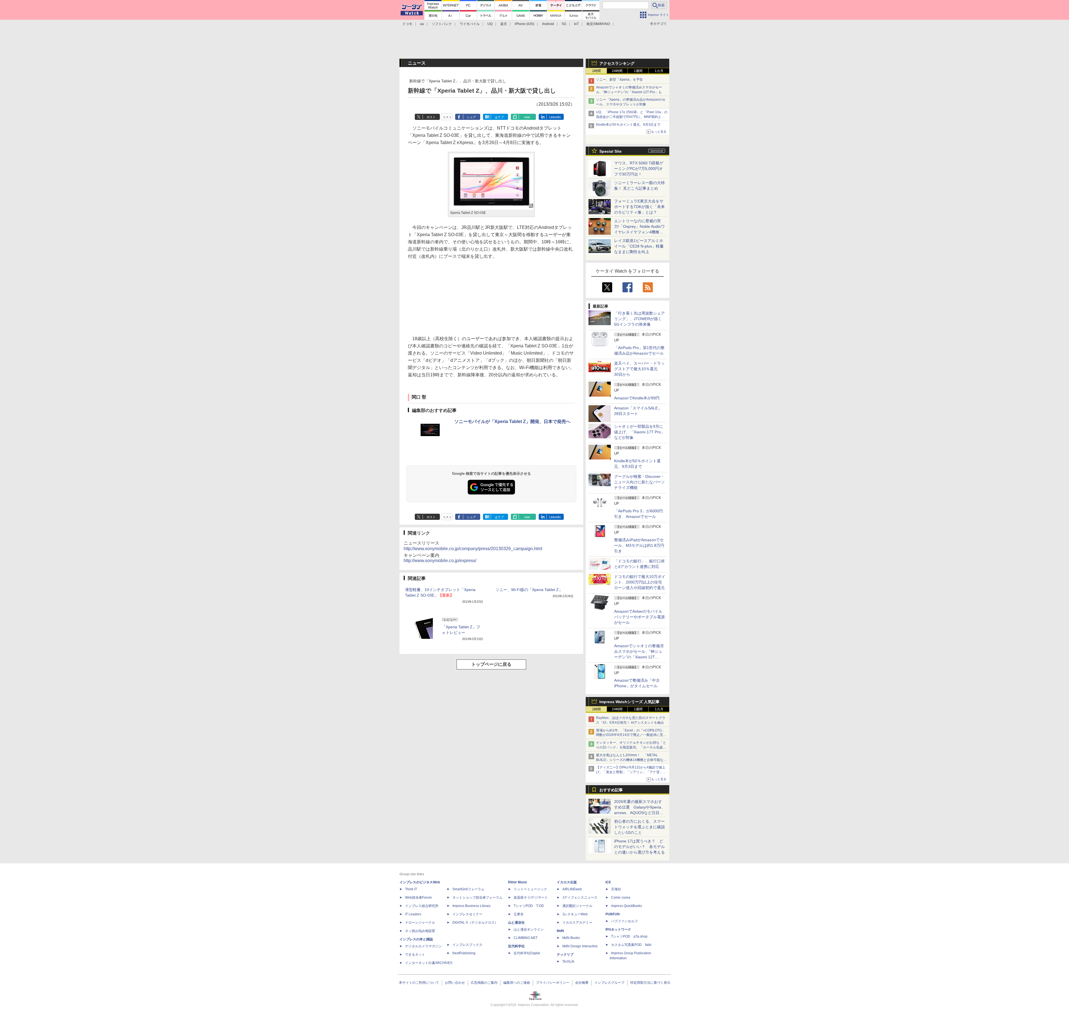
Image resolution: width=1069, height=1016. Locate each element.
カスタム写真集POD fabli (631, 945)
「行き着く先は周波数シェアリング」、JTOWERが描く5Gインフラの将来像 (639, 319)
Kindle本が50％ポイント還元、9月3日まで (628, 125)
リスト (447, 117)
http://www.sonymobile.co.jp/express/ (440, 560)
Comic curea (620, 897)
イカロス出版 (567, 882)
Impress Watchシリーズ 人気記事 (629, 701)
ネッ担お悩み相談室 (420, 931)
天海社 (616, 889)
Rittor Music (517, 882)
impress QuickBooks (626, 906)
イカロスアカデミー (577, 922)
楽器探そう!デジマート (531, 897)
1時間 (596, 71)
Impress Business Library (471, 906)
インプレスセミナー (467, 914)
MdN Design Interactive (580, 946)
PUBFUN (612, 914)
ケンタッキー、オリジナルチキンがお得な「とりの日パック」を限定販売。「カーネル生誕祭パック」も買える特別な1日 (631, 747)
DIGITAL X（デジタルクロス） (475, 922)
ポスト (431, 117)
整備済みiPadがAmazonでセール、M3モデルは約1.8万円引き (639, 545)
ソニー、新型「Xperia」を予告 (619, 79)
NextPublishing (463, 953)
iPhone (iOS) (524, 24)
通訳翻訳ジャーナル (577, 906)
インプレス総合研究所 (421, 906)
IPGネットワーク (618, 929)
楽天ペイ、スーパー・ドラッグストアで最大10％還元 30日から (639, 369)
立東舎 (519, 914)
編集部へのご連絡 (516, 983)
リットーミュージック (530, 889)
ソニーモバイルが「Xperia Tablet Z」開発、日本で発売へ (512, 421)
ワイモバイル (470, 24)
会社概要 (582, 983)
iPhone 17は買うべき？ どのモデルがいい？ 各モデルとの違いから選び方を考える (639, 846)
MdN (560, 931)
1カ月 (659, 71)
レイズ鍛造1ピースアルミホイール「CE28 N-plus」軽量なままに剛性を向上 (639, 246)
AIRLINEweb (572, 889)
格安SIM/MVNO (598, 24)
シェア (471, 117)
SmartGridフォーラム (468, 889)
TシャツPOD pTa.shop (629, 936)
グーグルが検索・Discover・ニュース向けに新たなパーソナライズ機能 (639, 482)
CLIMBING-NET (526, 938)
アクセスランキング (616, 63)
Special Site (610, 151)
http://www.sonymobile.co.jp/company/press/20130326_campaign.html (473, 548)
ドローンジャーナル (420, 922)
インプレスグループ (609, 983)
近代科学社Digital (527, 953)
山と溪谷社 (516, 922)
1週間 (638, 71)
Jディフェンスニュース (579, 897)
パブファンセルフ (624, 921)
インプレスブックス (467, 945)
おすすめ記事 (611, 790)
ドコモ (407, 24)
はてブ (499, 117)
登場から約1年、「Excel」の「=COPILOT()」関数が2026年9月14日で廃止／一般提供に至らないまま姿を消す (631, 735)
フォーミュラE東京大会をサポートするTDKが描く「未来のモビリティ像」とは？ (639, 206)
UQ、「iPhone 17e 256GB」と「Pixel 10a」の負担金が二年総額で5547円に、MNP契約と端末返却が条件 (632, 116)
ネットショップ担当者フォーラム (477, 897)
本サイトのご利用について (419, 983)
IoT (576, 24)
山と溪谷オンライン (529, 929)
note (527, 117)
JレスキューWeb (575, 914)
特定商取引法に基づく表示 (650, 983)
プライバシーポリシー (552, 983)
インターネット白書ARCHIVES (428, 963)
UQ (489, 24)
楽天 (503, 24)
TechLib (568, 961)
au (422, 24)
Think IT (411, 889)
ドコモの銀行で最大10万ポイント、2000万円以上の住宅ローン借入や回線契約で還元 (639, 582)
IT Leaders (413, 914)
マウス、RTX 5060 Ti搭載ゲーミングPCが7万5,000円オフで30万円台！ (638, 168)
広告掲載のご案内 (484, 983)
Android (548, 24)
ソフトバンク (442, 24)
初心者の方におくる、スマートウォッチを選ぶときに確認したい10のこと (639, 827)
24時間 (617, 71)
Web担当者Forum (418, 897)
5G (564, 24)
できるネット (415, 954)
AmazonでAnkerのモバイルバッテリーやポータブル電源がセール (639, 617)
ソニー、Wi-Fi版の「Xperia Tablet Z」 (529, 589)
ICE (608, 882)
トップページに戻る (491, 664)
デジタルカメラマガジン (423, 946)
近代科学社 (516, 946)
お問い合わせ (455, 983)
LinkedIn (555, 117)
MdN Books (571, 938)
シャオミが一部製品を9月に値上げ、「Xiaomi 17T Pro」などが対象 (639, 432)
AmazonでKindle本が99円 (636, 398)
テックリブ (565, 954)
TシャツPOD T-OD (529, 906)
